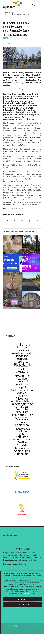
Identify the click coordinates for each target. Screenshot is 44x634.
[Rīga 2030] (22, 492)
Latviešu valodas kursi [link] (22, 427)
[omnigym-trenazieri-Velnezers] (22, 58)
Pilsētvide (13, 208)
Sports (20, 208)
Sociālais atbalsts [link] (22, 420)
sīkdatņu (27, 593)
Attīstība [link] (22, 406)
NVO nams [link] (22, 375)
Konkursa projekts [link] (22, 386)
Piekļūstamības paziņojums (14, 564)
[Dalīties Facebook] (7, 221)
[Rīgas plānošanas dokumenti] (22, 475)
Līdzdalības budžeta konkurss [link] (22, 358)
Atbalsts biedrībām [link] (22, 446)
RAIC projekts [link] (22, 367)
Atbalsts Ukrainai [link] (22, 380)
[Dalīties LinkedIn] (29, 221)
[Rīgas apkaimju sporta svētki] (31, 263)
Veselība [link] (17, 353)
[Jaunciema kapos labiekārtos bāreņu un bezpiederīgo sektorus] (31, 244)
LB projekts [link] (22, 347)
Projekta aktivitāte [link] (22, 370)
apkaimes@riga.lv (10, 535)
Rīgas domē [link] (22, 364)
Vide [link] (14, 390)
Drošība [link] (22, 442)
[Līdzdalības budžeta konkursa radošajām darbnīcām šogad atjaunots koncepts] (12, 244)
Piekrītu (21, 599)
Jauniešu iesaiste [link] (22, 394)
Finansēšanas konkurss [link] (22, 430)
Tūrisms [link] (16, 344)
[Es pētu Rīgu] (22, 509)
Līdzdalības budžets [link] (22, 373)
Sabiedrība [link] (25, 390)
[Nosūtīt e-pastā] (37, 221)
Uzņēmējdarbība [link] (22, 403)
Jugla (6, 38)
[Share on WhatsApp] (22, 221)
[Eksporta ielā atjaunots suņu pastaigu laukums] (12, 281)
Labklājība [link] (22, 424)
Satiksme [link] (22, 436)
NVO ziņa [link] (22, 411)
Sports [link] (28, 353)
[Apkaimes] (12, 4)
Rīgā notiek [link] (18, 414)
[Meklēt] (32, 4)
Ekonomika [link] (22, 409)
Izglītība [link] (22, 433)
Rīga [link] (30, 414)
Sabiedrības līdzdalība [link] (22, 452)
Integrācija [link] (22, 350)
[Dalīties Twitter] (14, 221)
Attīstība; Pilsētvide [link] (22, 401)
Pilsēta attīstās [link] (22, 439)
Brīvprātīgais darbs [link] (22, 417)
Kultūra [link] (25, 344)
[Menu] (38, 4)
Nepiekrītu (21, 605)
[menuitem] (32, 4)
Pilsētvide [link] (22, 398)
